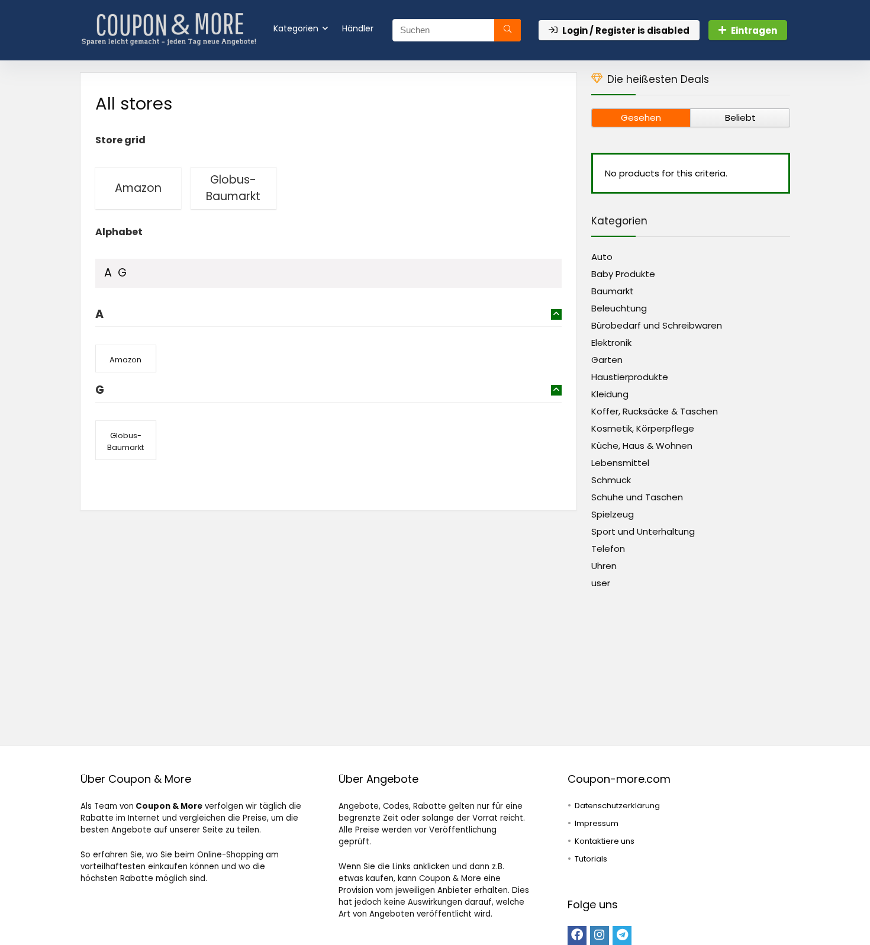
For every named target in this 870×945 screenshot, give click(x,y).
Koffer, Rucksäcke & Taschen (654, 411)
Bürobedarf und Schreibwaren (656, 325)
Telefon (608, 548)
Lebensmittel (620, 463)
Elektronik (611, 342)
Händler (357, 28)
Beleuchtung (619, 308)
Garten (607, 359)
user (600, 583)
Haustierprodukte (629, 377)
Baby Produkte (623, 274)
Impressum (596, 823)
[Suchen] (507, 30)
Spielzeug (612, 514)
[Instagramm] (599, 935)
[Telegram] (622, 935)
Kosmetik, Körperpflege (642, 428)
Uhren (604, 566)
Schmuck (611, 480)
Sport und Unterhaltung (643, 531)
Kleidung (610, 394)
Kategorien (295, 28)
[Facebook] (577, 935)
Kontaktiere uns (604, 841)
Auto (602, 256)
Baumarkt (612, 291)
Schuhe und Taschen (637, 497)
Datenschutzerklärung (617, 805)
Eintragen (754, 30)
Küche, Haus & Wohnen (641, 445)
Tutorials (591, 858)
